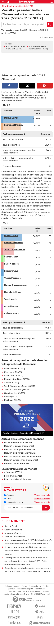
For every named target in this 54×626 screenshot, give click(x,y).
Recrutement (40, 589)
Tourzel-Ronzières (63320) (16, 389)
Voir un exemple (42, 495)
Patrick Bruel (10, 526)
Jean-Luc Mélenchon (14, 249)
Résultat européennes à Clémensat (21, 460)
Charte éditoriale (35, 586)
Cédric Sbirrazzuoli (13, 529)
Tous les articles (23, 589)
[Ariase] (14, 622)
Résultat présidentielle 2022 (20, 6)
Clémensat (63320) (13, 472)
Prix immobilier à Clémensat (18, 479)
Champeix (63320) (13, 372)
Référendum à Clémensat (16, 463)
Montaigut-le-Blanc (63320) (17, 379)
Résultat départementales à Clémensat (23, 456)
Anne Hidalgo (11, 306)
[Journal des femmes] (14, 606)
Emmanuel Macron (13, 125)
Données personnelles (13, 591)
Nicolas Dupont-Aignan (15, 285)
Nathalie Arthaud (12, 292)
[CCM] (40, 606)
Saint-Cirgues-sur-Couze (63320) (19, 386)
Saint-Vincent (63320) (14, 368)
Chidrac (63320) (11, 382)
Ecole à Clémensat (13, 476)
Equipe (24, 586)
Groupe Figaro (23, 594)
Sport (8, 498)
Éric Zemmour (11, 271)
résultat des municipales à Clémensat (22, 181)
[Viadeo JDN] (40, 617)
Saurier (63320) (11, 396)
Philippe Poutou (12, 313)
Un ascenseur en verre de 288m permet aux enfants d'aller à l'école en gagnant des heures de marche (27, 550)
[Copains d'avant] (14, 617)
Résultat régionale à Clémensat (19, 446)
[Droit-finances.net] (40, 612)
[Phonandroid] (40, 623)
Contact (12, 589)
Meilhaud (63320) (12, 400)
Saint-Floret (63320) (13, 375)
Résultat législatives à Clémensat (19, 453)
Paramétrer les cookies (31, 591)
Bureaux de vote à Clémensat (18, 442)
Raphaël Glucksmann (14, 536)
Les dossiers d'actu (14, 502)
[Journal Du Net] (14, 611)
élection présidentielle (15, 175)
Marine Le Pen (11, 118)
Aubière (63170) (8, 33)
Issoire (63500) (20, 30)
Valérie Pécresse (12, 278)
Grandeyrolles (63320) (14, 393)
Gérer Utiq (46, 591)
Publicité (46, 586)
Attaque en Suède (12, 533)
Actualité (10, 495)
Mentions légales (10, 594)
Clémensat (33, 46)
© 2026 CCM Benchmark (40, 594)
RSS (31, 589)
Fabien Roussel (11, 264)
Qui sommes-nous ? (12, 586)
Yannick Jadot (11, 257)
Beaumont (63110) (37, 30)
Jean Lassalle (10, 299)
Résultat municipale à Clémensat (20, 449)
